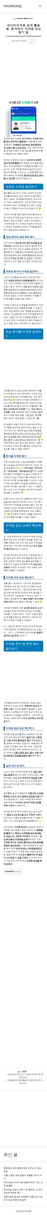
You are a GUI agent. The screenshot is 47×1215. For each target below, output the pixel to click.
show (17, 871)
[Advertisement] (23, 71)
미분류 (24, 1071)
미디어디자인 (13, 6)
